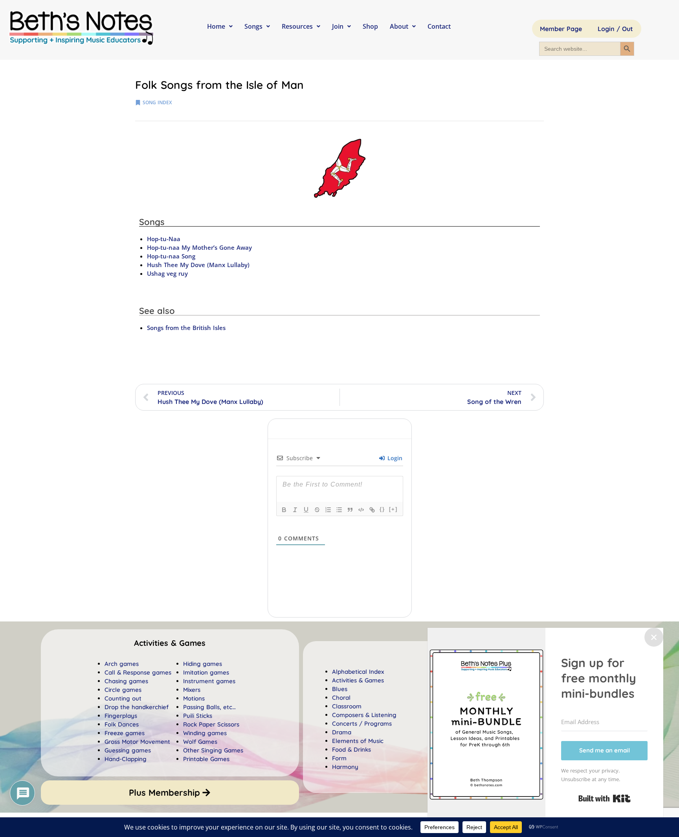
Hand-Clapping (126, 759)
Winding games (205, 733)
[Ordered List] (328, 509)
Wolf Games (200, 741)
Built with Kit (604, 798)
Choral (341, 697)
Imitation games (206, 672)
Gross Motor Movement (137, 741)
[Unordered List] (339, 509)
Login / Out (615, 29)
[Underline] (306, 509)
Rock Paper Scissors (211, 724)
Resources (297, 26)
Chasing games (126, 681)
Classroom (347, 706)
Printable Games (206, 759)
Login (393, 458)
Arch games (122, 663)
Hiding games (202, 663)
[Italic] (295, 509)
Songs (253, 26)
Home (216, 26)
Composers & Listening (364, 715)
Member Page (561, 29)
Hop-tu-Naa (163, 239)
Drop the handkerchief (137, 707)
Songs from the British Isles (186, 328)
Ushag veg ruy (167, 273)
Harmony (345, 767)
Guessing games (128, 750)
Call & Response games (138, 672)
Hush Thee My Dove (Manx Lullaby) (198, 265)
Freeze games (125, 733)
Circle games (123, 689)
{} (382, 509)
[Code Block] (361, 509)
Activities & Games (358, 680)
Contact (439, 26)
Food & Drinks (351, 749)
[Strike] (317, 509)
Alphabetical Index (358, 671)
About (399, 26)
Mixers (191, 689)
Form (339, 758)
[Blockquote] (350, 509)
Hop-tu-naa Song (171, 256)
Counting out (123, 698)
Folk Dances (122, 724)
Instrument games (209, 681)
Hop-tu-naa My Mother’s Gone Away (199, 247)
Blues (339, 689)
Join (337, 26)
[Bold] (284, 509)
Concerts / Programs (362, 723)
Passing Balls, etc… (209, 707)
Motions (194, 698)
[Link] (372, 509)
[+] (393, 509)
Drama (341, 732)
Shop (370, 26)
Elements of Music (358, 741)
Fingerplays (121, 715)
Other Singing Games (213, 750)
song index (157, 102)
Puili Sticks (197, 715)
